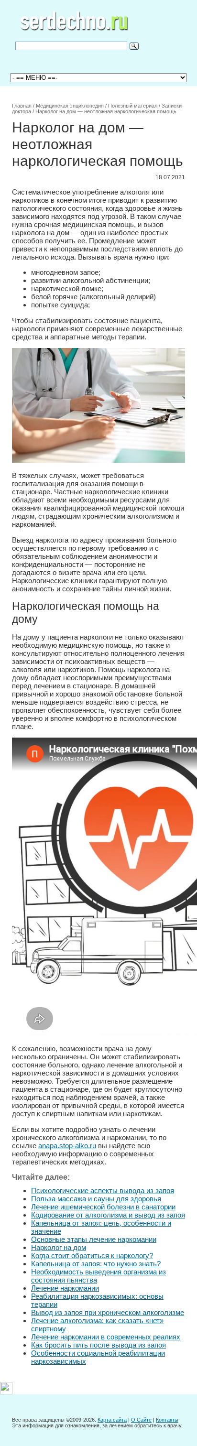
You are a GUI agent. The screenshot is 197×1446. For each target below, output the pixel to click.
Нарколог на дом (58, 1247)
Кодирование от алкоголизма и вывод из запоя (108, 1215)
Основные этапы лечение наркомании (93, 1239)
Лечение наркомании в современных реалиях (105, 1337)
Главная (22, 106)
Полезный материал (132, 106)
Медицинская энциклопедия (70, 106)
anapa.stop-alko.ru (67, 1146)
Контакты (167, 1420)
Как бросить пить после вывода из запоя (98, 1345)
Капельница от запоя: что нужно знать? (96, 1264)
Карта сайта (112, 1420)
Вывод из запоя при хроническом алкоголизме (107, 1312)
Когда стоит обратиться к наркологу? (92, 1255)
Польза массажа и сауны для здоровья (96, 1199)
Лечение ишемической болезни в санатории (103, 1207)
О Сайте (141, 1420)
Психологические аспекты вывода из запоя (102, 1190)
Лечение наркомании (65, 1288)
